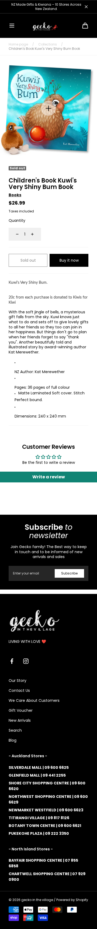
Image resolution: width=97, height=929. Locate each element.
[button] (12, 25)
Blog (12, 740)
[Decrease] (14, 234)
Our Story (17, 680)
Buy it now (69, 260)
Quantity (17, 220)
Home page (18, 44)
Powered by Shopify (72, 900)
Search (15, 730)
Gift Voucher (21, 710)
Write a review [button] (48, 477)
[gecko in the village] (48, 25)
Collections (47, 44)
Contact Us (19, 690)
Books (15, 195)
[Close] (86, 7)
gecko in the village (37, 900)
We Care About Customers (34, 700)
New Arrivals (20, 720)
